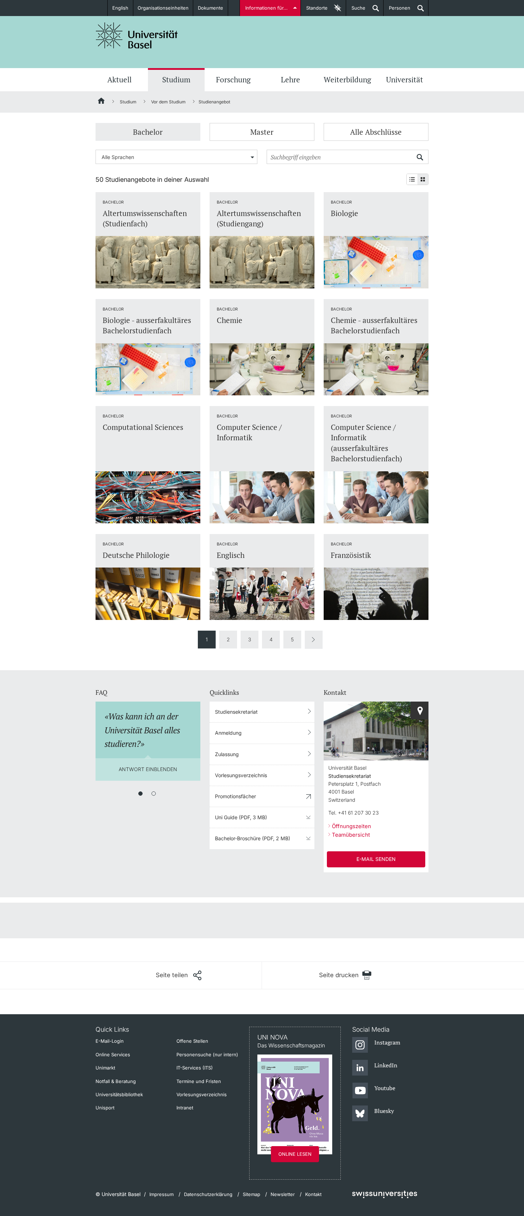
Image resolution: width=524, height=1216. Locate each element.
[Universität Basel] (137, 35)
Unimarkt (105, 1068)
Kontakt (313, 1194)
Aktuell (119, 79)
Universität (404, 79)
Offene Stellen (192, 1041)
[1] (140, 793)
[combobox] (176, 157)
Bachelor (148, 132)
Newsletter (283, 1194)
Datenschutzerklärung (208, 1194)
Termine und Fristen (198, 1081)
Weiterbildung (347, 79)
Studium (176, 79)
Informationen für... (266, 8)
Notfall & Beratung (116, 1081)
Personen (397, 10)
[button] (179, 975)
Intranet (184, 1107)
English (120, 8)
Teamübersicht (351, 834)
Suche (355, 10)
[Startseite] (101, 102)
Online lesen (295, 1154)
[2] (153, 793)
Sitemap (251, 1194)
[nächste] (314, 640)
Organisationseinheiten (163, 8)
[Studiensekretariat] (419, 710)
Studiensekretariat (236, 712)
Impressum (161, 1194)
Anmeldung (228, 733)
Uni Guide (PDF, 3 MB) (241, 817)
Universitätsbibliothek (119, 1094)
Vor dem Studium (168, 101)
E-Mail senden (376, 859)
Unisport (105, 1107)
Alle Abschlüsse (376, 132)
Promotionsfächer (235, 796)
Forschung (233, 79)
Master (261, 132)
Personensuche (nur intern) (207, 1054)
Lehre (290, 79)
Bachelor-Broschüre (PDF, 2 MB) (252, 838)
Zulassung (227, 754)
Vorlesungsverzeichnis (241, 775)
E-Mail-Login (110, 1041)
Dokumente (210, 8)
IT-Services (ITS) (194, 1068)
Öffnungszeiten (351, 826)
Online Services (113, 1054)
